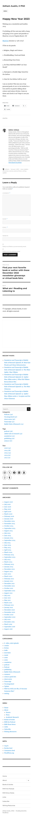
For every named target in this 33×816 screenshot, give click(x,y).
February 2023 (9, 564)
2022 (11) (7, 457)
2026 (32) (7, 448)
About (6, 710)
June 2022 (7, 574)
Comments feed (9, 750)
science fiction (18, 171)
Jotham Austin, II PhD (14, 6)
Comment (6, 193)
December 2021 (9, 583)
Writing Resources (10, 731)
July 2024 (7, 543)
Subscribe (7, 729)
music (6, 655)
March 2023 (8, 562)
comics (6, 645)
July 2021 (7, 595)
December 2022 (9, 569)
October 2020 (8, 614)
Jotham (7, 169)
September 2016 (9, 626)
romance (7, 674)
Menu (5, 11)
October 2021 (8, 588)
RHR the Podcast (9, 722)
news (21, 169)
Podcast (6, 667)
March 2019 (8, 624)
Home (6, 707)
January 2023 (8, 567)
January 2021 (8, 607)
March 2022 (8, 576)
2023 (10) (7, 455)
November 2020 (9, 612)
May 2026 (7, 509)
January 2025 (8, 538)
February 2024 (9, 555)
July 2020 (7, 619)
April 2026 (7, 511)
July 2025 (7, 533)
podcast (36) (8, 431)
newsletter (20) (9, 436)
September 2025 (9, 528)
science (11, 171)
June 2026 (7, 507)
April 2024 (7, 550)
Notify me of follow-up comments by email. (14, 246)
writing (6, 693)
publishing (7, 669)
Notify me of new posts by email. (11, 251)
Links (6, 727)
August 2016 (8, 629)
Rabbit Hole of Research (12, 672)
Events (8, 712)
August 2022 (8, 571)
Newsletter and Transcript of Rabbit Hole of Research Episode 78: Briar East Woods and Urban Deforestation (17, 362)
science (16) (8, 441)
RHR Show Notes (10, 724)
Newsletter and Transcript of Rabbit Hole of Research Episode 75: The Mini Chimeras (17, 386)
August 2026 (8, 502)
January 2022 (8, 581)
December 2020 (9, 610)
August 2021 (8, 593)
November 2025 (9, 523)
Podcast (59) (8, 414)
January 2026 (8, 519)
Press (7, 715)
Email (5, 227)
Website (5, 235)
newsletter (7, 662)
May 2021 (7, 600)
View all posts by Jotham (15, 162)
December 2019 (9, 622)
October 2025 (8, 526)
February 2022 (9, 579)
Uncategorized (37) (10, 417)
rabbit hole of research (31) (13, 433)
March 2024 (8, 552)
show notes (8, 679)
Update (26, 169)
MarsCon (6, 41)
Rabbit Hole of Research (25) (13, 424)
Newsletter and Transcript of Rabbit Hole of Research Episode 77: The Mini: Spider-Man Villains (17, 370)
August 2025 (8, 531)
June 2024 (7, 545)
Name (5, 219)
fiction (6, 648)
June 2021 (7, 598)
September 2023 (9, 557)
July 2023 (7, 559)
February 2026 (9, 516)
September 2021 (9, 591)
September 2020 (9, 617)
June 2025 (7, 535)
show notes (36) (9, 419)
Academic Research (12, 717)
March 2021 (8, 603)
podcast (6, 665)
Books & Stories (9, 719)
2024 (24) (7, 453)
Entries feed (8, 748)
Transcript (7, 681)
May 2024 (7, 547)
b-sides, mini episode (11, 643)
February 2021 (9, 605)
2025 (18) (7, 450)
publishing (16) (9, 438)
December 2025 (9, 521)
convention (6, 171)
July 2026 (7, 504)
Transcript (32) (9, 422)
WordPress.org (9, 753)
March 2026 (8, 514)
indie (6, 650)
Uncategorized (9, 684)
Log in (6, 746)
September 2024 (9, 540)
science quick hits (10, 677)
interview (7, 653)
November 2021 (9, 586)
